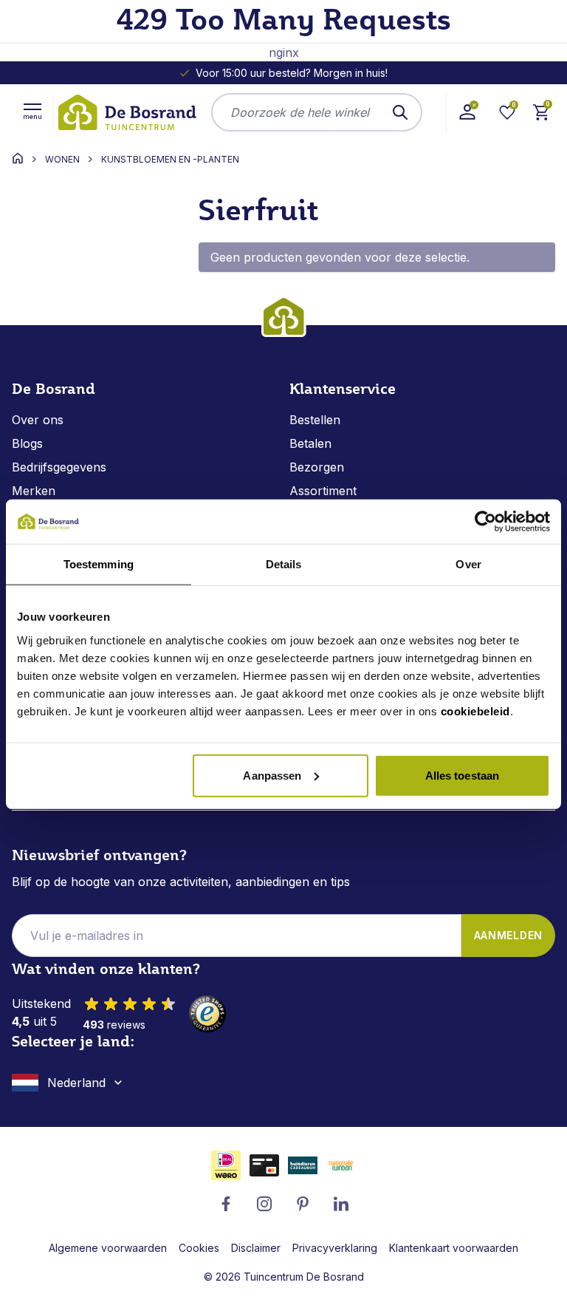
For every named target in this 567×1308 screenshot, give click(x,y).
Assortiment (323, 490)
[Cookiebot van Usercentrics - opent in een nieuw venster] (485, 522)
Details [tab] (284, 564)
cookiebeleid (475, 710)
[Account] (466, 112)
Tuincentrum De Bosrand (304, 1276)
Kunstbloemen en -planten (170, 159)
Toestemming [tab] (98, 564)
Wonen (62, 159)
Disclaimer (256, 1247)
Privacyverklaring (334, 1247)
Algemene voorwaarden (108, 1247)
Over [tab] (468, 564)
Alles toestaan (462, 775)
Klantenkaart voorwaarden (453, 1247)
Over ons (37, 419)
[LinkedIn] (341, 1204)
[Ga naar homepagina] (18, 158)
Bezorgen (316, 467)
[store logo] (126, 112)
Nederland (76, 1082)
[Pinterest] (303, 1204)
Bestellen (314, 419)
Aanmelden (508, 935)
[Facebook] (226, 1204)
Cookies (199, 1247)
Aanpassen (272, 775)
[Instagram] (264, 1204)
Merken (33, 490)
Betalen (310, 443)
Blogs (27, 443)
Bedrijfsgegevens (59, 467)
